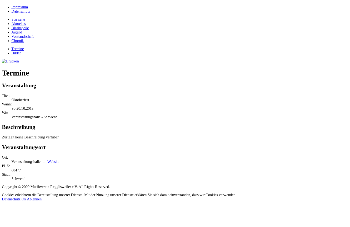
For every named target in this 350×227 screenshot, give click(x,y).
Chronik (17, 41)
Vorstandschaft (22, 36)
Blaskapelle (20, 28)
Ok (23, 199)
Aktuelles (18, 24)
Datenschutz (11, 199)
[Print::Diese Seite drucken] (10, 61)
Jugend (16, 32)
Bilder (16, 53)
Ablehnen (34, 199)
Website (53, 162)
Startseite (18, 19)
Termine (17, 49)
